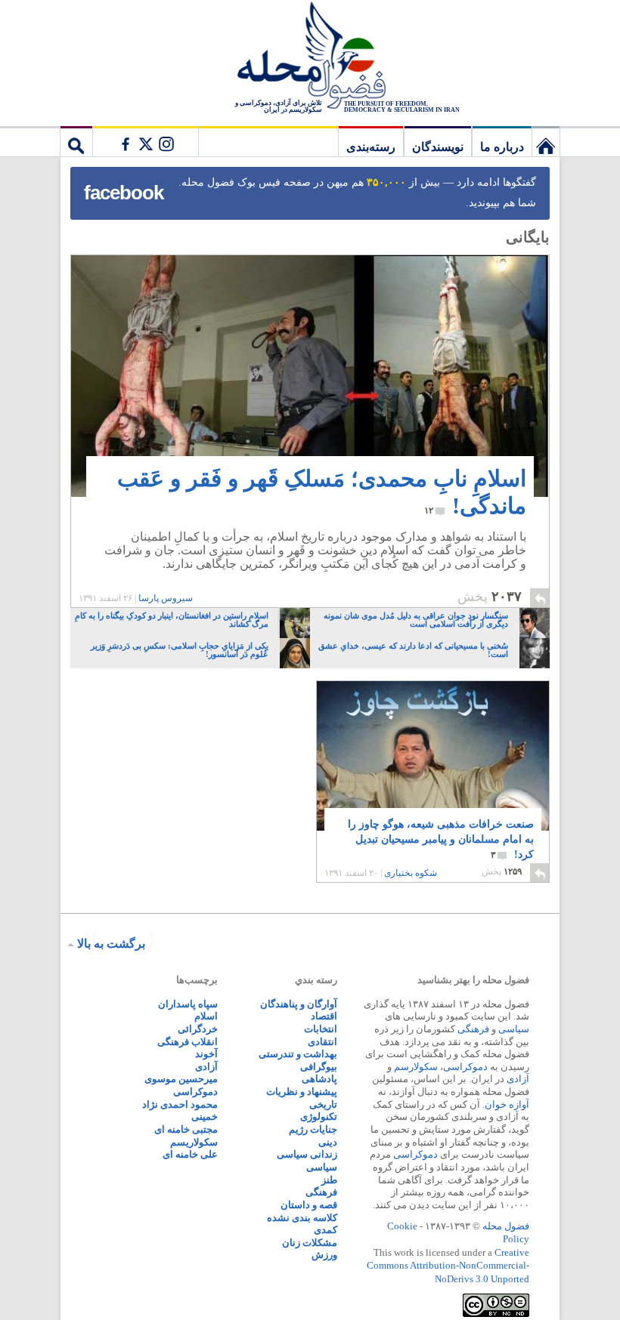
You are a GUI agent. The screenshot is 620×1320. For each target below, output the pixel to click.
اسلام (206, 1016)
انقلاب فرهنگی (187, 1041)
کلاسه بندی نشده (302, 1217)
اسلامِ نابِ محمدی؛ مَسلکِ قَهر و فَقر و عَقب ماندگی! (321, 492)
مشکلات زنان (309, 1242)
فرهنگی (473, 1029)
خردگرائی (198, 1029)
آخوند (206, 1053)
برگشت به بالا (111, 943)
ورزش (324, 1254)
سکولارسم (416, 1066)
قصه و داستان (309, 1205)
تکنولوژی (318, 1116)
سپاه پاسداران (188, 1004)
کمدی (325, 1229)
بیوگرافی (318, 1066)
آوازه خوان (507, 1104)
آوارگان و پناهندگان (298, 1004)
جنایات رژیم (313, 1129)
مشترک (145, 141)
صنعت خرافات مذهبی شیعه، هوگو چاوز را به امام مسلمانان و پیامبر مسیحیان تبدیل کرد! (441, 839)
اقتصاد (324, 1016)
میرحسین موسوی (181, 1078)
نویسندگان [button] (437, 146)
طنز (329, 1180)
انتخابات (320, 1029)
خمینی (204, 1116)
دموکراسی (465, 1066)
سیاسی (513, 1029)
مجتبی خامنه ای (186, 1129)
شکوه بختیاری (410, 873)
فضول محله (310, 57)
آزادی (518, 1078)
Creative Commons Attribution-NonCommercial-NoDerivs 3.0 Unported (448, 1266)
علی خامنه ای (190, 1154)
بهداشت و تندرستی (298, 1053)
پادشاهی (319, 1078)
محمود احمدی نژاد (180, 1104)
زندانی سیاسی (307, 1154)
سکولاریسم (194, 1142)
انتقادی (322, 1041)
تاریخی (323, 1104)
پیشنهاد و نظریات (301, 1091)
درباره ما (502, 146)
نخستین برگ (546, 141)
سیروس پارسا (165, 598)
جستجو (76, 141)
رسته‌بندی (370, 146)
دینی (327, 1142)
